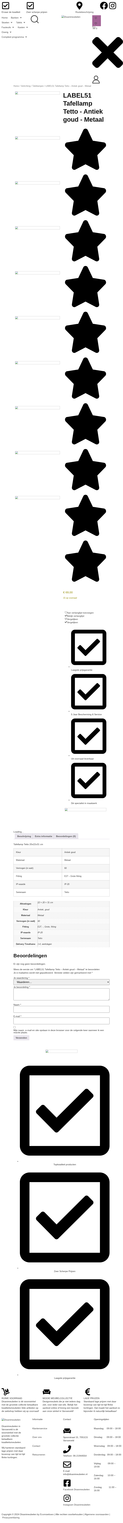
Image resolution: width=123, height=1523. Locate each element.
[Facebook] (104, 6)
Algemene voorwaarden (97, 1514)
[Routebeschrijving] (79, 6)
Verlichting (25, 86)
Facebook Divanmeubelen (76, 1489)
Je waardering (21, 978)
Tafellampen (38, 86)
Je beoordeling (21, 987)
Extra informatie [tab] (43, 836)
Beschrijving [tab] (24, 836)
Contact (36, 1446)
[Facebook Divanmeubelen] (67, 1483)
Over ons (37, 1437)
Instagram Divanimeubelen (76, 1504)
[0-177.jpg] (37, 93)
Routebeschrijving (84, 12)
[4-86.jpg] (37, 273)
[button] (16, 17)
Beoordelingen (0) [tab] (66, 836)
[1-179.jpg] (37, 138)
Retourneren (38, 1454)
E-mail (17, 1016)
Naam (17, 1005)
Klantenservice (39, 1428)
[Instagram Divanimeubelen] (67, 1498)
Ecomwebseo (47, 1514)
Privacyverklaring (11, 1517)
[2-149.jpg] (37, 183)
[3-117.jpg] (37, 228)
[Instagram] (113, 6)
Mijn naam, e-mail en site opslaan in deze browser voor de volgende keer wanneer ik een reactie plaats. (58, 1031)
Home (16, 86)
